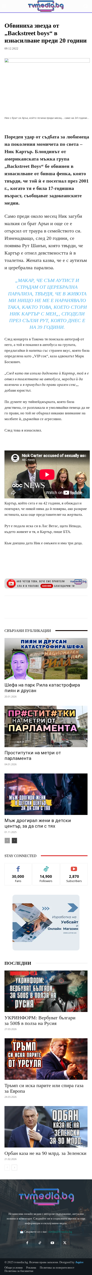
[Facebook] (23, 607)
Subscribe (74, 866)
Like (18, 866)
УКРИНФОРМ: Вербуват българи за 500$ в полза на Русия (39, 1020)
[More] (74, 607)
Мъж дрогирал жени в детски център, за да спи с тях (37, 823)
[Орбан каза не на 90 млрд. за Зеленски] (46, 1127)
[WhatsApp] (43, 607)
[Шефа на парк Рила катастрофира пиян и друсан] (46, 658)
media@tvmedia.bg (60, 1231)
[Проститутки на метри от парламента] (46, 726)
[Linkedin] (53, 607)
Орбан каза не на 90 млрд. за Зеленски (45, 1153)
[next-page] (14, 840)
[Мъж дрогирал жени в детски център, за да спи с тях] (46, 794)
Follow (46, 866)
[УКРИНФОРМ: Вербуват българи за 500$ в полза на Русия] (46, 991)
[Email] (64, 607)
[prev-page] (7, 840)
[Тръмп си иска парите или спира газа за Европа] (46, 1059)
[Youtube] (52, 1243)
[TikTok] (39, 1243)
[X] (33, 607)
